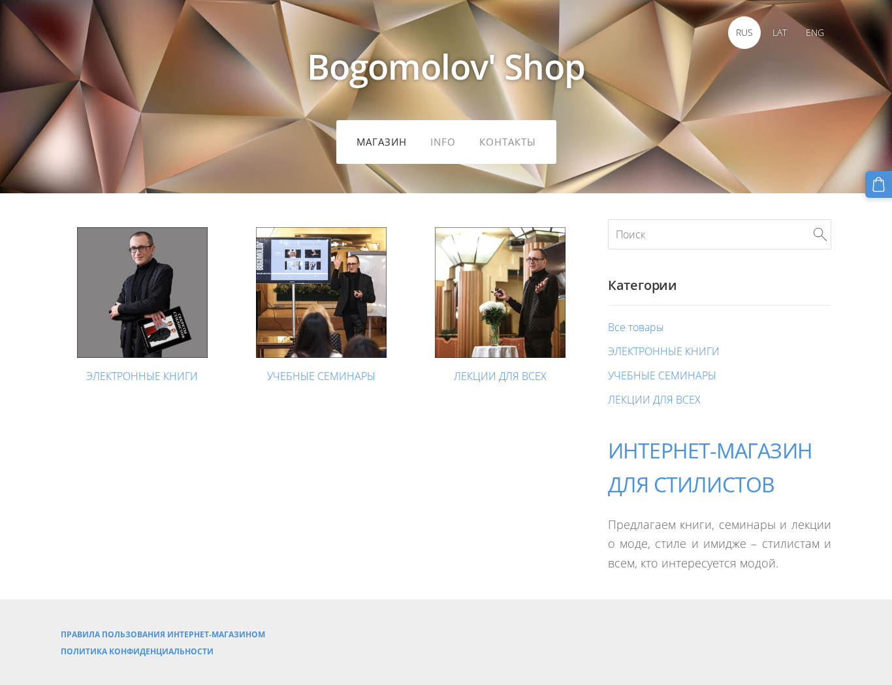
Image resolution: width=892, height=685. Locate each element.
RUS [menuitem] (744, 32)
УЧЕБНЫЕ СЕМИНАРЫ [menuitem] (662, 375)
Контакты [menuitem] (507, 141)
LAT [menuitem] (780, 32)
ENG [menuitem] (815, 32)
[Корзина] (878, 184)
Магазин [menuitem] (382, 141)
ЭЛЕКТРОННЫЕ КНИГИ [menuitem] (664, 351)
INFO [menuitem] (443, 141)
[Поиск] (820, 234)
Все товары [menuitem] (636, 327)
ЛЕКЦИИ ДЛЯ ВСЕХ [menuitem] (654, 399)
